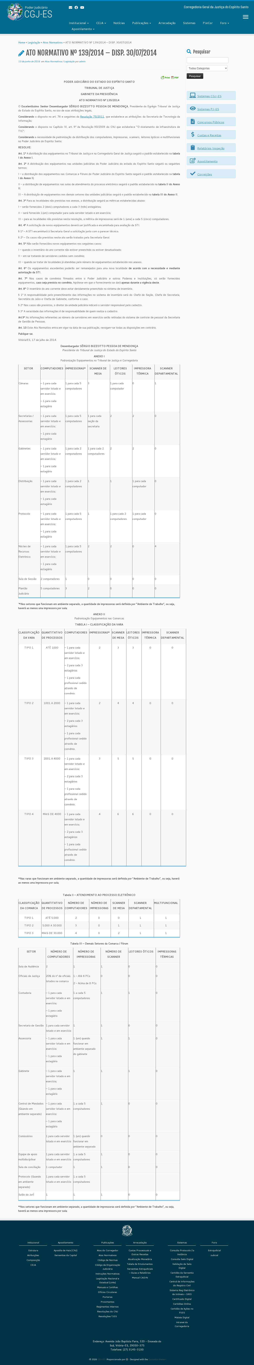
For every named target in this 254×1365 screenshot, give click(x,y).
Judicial (214, 1255)
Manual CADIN (140, 1277)
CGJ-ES (101, 1359)
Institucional (78, 23)
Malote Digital (181, 1317)
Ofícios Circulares (107, 1292)
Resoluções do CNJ (107, 1311)
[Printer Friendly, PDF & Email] (169, 77)
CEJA (100, 23)
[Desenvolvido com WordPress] (127, 1358)
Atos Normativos (53, 42)
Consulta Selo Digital (182, 1259)
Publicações (140, 23)
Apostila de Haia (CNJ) (65, 1250)
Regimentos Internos (107, 1306)
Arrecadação (167, 23)
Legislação (34, 42)
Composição (33, 1260)
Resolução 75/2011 (92, 116)
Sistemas (189, 23)
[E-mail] (72, 7)
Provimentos (107, 1301)
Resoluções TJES (107, 1316)
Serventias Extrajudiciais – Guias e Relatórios (140, 1270)
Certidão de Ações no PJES (182, 1310)
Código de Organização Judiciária (107, 1266)
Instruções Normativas (107, 1273)
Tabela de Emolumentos (140, 1264)
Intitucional (33, 1242)
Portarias (107, 1297)
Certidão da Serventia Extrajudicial (182, 1274)
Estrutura (33, 1250)
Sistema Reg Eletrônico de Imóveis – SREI (181, 1292)
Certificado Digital (182, 1299)
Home (21, 42)
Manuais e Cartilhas (107, 1287)
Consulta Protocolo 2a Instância (182, 1252)
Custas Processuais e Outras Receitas (139, 1252)
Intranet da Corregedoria (182, 1324)
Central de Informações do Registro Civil (181, 1283)
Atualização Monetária (140, 1259)
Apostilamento (82, 29)
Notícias (119, 23)
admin (82, 61)
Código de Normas (107, 1260)
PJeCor (208, 23)
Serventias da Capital (65, 1255)
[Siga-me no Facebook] (77, 7)
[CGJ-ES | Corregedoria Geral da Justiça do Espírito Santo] (29, 11)
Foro (223, 23)
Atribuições (33, 1255)
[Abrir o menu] (245, 17)
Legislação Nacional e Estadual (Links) (107, 1280)
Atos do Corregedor (107, 1250)
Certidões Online (182, 1303)
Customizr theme (156, 1359)
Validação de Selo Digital (182, 1265)
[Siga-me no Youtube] (83, 7)
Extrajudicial (214, 1250)
